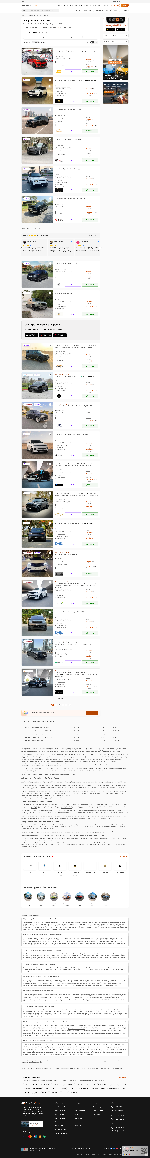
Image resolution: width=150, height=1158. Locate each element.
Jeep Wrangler (43, 926)
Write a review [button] (93, 235)
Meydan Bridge (81, 1030)
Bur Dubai (26, 1088)
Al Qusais (62, 1088)
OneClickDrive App (80, 1110)
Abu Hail (103, 1088)
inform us (111, 1061)
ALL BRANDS (121, 856)
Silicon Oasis (94, 1088)
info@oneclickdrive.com (121, 1110)
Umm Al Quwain (54, 1092)
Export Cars (77, 5)
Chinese (116, 1154)
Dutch (93, 1154)
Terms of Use (97, 1114)
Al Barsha (106, 1084)
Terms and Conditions (53, 1068)
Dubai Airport (72, 1092)
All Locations (122, 1077)
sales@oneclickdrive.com (121, 1131)
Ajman (46, 1088)
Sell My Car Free (115, 5)
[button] (116, 10)
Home (24, 15)
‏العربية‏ (82, 1154)
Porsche (32, 926)
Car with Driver (59, 1125)
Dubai (30, 15)
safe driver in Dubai (26, 844)
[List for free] (115, 93)
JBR (124, 1088)
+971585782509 (119, 1119)
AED (92, 42)
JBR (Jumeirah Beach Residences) (76, 1028)
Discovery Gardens (82, 1088)
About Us (77, 1107)
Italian (121, 1154)
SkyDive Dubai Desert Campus (88, 1032)
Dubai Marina (44, 1084)
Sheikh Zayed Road (114, 1088)
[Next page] (69, 705)
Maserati (37, 926)
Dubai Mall (68, 1084)
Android (99, 980)
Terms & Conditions (98, 1110)
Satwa (36, 1092)
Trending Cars (43, 32)
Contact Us (78, 1125)
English (78, 1154)
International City (79, 1084)
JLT (98, 1084)
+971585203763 (119, 1128)
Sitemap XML (78, 1118)
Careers (77, 1114)
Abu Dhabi (26, 1084)
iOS (102, 980)
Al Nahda (71, 1088)
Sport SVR (34, 807)
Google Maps (99, 940)
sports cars (85, 926)
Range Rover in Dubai (95, 844)
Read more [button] (25, 254)
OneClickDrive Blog (61, 1107)
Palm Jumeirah (27, 1092)
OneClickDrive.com (71, 756)
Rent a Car (60, 5)
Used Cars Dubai (60, 1110)
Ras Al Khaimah (37, 1088)
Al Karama (122, 1084)
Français (88, 1154)
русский (99, 1154)
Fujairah (44, 1092)
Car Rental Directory (61, 1129)
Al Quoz (54, 1088)
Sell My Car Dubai (60, 1118)
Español (110, 1154)
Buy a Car (69, 5)
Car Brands (86, 5)
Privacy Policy (65, 1068)
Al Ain (63, 1092)
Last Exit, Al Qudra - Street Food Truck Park (51, 1027)
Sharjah (35, 1084)
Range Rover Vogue (66, 807)
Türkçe (104, 1154)
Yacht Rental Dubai (61, 1133)
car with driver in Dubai (91, 843)
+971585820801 (119, 1107)
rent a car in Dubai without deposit (48, 843)
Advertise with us (80, 1122)
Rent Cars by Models (31, 32)
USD (96, 42)
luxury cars (93, 926)
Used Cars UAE (59, 1114)
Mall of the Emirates (56, 1084)
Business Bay (90, 1084)
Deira (114, 1084)
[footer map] (24, 1149)
